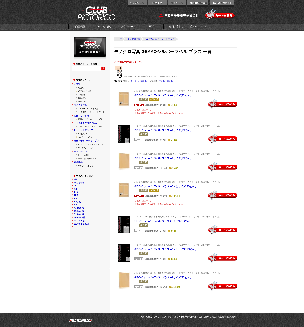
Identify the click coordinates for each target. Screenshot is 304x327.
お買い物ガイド (222, 3)
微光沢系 (82, 98)
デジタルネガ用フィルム (85, 123)
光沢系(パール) (84, 91)
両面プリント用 (81, 115)
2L (75, 186)
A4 (75, 189)
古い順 (144, 81)
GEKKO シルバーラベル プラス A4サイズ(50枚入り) (163, 95)
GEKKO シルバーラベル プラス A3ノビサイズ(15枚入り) (166, 249)
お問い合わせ (176, 26)
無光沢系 (82, 101)
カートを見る (220, 14)
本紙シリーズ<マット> (87, 137)
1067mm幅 (79, 217)
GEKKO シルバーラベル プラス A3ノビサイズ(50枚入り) (166, 186)
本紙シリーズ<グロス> (87, 134)
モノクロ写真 (80, 105)
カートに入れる (222, 104)
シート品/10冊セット (87, 158)
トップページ (137, 3)
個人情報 (186, 317)
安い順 (162, 81)
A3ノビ (77, 201)
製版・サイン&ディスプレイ (87, 140)
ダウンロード (128, 26)
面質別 (77, 84)
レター (77, 192)
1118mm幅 (79, 220)
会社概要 (199, 26)
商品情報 (80, 26)
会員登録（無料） (197, 3)
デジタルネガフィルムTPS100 (91, 126)
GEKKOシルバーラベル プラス (91, 112)
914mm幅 (79, 214)
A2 (75, 205)
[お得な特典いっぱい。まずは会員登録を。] (90, 58)
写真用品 (78, 162)
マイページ (177, 3)
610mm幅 (79, 211)
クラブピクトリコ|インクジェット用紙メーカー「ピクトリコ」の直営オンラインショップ (92, 13)
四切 (76, 195)
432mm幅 (79, 208)
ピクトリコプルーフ (83, 130)
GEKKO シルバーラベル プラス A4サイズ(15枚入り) (163, 130)
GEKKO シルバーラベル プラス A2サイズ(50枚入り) (163, 277)
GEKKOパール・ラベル (88, 109)
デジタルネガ (174, 317)
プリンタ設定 (104, 26)
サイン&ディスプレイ (87, 148)
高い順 (170, 81)
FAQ (152, 26)
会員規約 (231, 317)
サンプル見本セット (86, 166)
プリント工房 (160, 317)
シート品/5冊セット (86, 155)
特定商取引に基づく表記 (204, 317)
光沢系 (81, 88)
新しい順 (135, 81)
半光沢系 (82, 95)
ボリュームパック (82, 151)
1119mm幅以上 (81, 224)
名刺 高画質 (146, 317)
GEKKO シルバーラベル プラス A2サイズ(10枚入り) (163, 158)
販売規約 (221, 317)
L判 (75, 179)
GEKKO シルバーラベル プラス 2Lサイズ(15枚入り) (163, 221)
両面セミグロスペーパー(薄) (90, 119)
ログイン (157, 3)
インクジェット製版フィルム (90, 144)
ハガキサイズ (80, 182)
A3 (75, 198)
